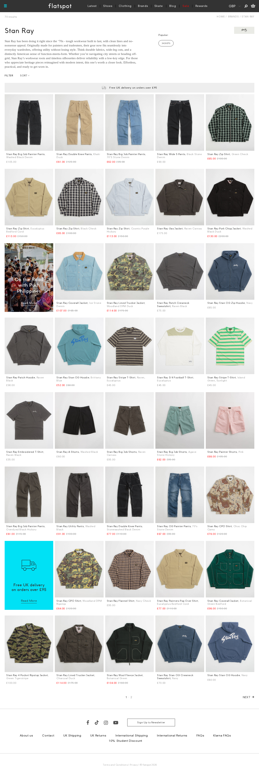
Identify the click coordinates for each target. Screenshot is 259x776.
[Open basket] (253, 6)
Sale (186, 5)
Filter (9, 75)
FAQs (200, 735)
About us (26, 735)
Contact (48, 735)
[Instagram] (106, 722)
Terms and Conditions (115, 764)
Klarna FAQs (222, 735)
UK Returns (98, 735)
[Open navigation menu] (5, 6)
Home (221, 16)
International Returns (172, 735)
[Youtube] (116, 722)
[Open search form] (246, 6)
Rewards (201, 5)
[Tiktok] (96, 722)
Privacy (134, 764)
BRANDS (233, 16)
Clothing (125, 5)
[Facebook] (88, 722)
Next (247, 697)
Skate (158, 5)
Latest (92, 5)
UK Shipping (72, 735)
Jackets (166, 43)
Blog (172, 5)
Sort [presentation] (23, 75)
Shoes (107, 5)
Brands (143, 5)
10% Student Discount (125, 740)
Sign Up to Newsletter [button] (151, 722)
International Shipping (131, 735)
